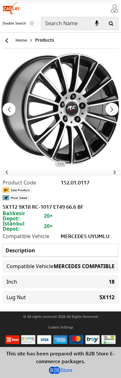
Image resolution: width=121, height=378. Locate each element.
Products (44, 40)
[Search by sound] (97, 23)
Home (21, 40)
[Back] (6, 40)
